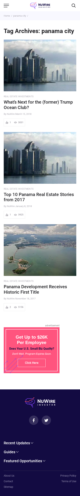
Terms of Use (68, 481)
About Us (9, 475)
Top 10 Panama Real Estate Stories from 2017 (39, 197)
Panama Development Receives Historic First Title (35, 289)
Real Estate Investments (18, 96)
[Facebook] (33, 420)
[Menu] (6, 5)
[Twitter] (46, 420)
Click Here (32, 363)
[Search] (73, 5)
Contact (8, 481)
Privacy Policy (68, 475)
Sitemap (8, 486)
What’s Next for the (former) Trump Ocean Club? (38, 104)
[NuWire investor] (40, 5)
